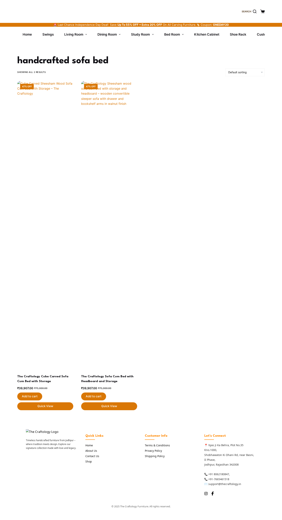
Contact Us (92, 456)
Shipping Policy (155, 456)
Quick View (45, 406)
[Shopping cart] (262, 11)
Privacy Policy (153, 450)
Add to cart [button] (30, 396)
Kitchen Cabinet (206, 34)
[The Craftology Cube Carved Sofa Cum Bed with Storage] (45, 225)
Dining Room (107, 34)
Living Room (73, 34)
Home (27, 34)
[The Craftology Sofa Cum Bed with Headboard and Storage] (109, 225)
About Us (91, 450)
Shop (88, 461)
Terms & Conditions (157, 445)
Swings (48, 34)
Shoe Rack (238, 34)
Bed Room (172, 34)
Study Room (140, 34)
